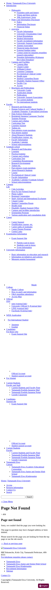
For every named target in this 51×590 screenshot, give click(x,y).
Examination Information (16, 234)
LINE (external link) (20, 308)
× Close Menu (7, 501)
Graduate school (13, 147)
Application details (24, 93)
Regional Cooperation (21, 196)
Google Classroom (19, 395)
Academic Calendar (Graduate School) (28, 180)
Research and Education (22, 107)
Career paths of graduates (22, 227)
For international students (27, 102)
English (15, 327)
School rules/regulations (21, 144)
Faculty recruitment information (30, 41)
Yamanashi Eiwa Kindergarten (24, 476)
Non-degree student (20, 133)
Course (14, 173)
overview (15, 29)
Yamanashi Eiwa (13, 561)
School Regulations (25, 36)
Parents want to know (26, 243)
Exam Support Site (19, 238)
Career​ (9, 217)
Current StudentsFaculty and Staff (13, 384)
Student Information (25, 38)
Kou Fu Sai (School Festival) (24, 191)
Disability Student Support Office (30, 81)
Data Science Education (21, 114)
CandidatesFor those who (12, 330)
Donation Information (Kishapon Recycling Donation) (30, 58)
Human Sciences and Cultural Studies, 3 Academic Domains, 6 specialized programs (30, 110)
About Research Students (22, 135)
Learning (15, 151)
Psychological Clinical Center (29, 74)
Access (20, 85)
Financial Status (23, 27)
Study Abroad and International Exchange (29, 198)
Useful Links (17, 231)
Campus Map (22, 64)
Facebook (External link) (22, 311)
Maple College (18, 289)
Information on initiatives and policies (27, 257)
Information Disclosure (26, 24)
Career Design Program (21, 229)
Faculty (9, 104)
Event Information (24, 247)
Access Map (17, 297)
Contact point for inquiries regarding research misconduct (32, 54)
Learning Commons (25, 71)
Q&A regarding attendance (23, 294)
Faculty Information (25, 31)
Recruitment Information (16, 569)
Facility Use (22, 83)
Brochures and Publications (23, 88)
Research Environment (21, 163)
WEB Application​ (13, 315)
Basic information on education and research (30, 254)
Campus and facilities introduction (26, 210)
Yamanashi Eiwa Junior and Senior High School (26, 564)
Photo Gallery (17, 194)
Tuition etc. (16, 128)
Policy (19, 22)
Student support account (21, 376)
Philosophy (16, 10)
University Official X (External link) (26, 306)
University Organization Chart (29, 34)
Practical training (18, 154)
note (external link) (19, 304)
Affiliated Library (24, 69)
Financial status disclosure (27, 48)
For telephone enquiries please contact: (17, 557)
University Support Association (29, 43)
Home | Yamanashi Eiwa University (21, 3)
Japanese (15, 325)
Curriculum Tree (18, 123)
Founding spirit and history (28, 13)
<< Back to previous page (11, 543)
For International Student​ (18, 320)
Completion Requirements (22, 161)
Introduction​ (11, 5)
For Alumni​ (11, 378)
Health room (22, 76)
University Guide (24, 90)
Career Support (18, 222)
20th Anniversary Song (26, 17)
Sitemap (9, 571)
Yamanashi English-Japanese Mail (26, 390)
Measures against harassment (23, 259)
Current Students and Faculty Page (26, 388)
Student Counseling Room (28, 78)
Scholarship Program (20, 213)
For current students (25, 100)
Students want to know (26, 245)
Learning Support (19, 125)
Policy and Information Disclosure (26, 20)
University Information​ (15, 250)
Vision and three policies (27, 15)
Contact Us (5, 575)
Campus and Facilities (21, 62)
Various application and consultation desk (29, 215)
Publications (22, 95)
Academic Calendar (20, 142)
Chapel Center (23, 67)
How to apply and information (24, 292)
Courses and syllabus (20, 121)
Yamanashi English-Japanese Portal (26, 392)
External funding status (26, 50)
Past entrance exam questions (24, 130)
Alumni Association (25, 45)
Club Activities (18, 189)
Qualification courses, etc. (22, 137)
